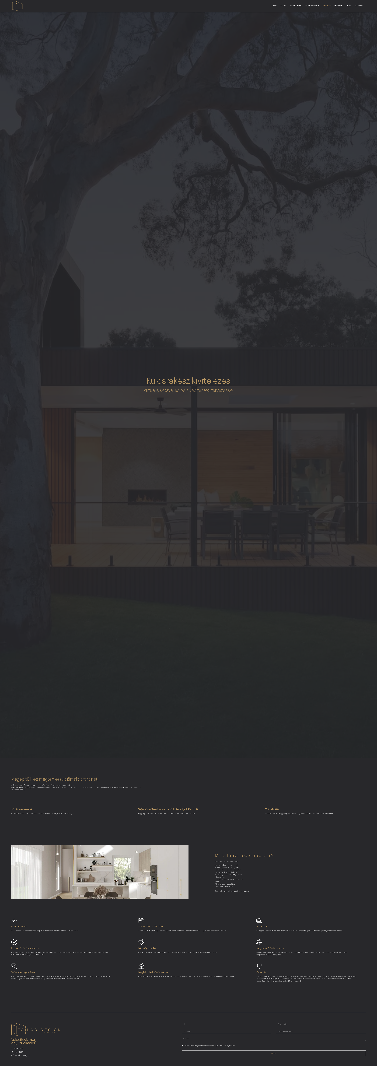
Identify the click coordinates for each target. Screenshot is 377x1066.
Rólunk (283, 6)
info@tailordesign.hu (21, 1056)
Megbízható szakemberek (270, 948)
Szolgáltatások (296, 6)
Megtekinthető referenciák (153, 972)
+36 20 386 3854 (18, 1052)
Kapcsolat (359, 6)
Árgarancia (262, 926)
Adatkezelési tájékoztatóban (215, 1046)
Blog (349, 6)
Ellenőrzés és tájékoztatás (25, 948)
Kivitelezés (327, 6)
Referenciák (338, 6)
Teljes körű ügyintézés (23, 972)
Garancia (261, 972)
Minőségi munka (147, 948)
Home (275, 6)
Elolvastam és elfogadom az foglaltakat (209, 1046)
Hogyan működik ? (312, 6)
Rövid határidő (19, 926)
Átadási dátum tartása (150, 926)
